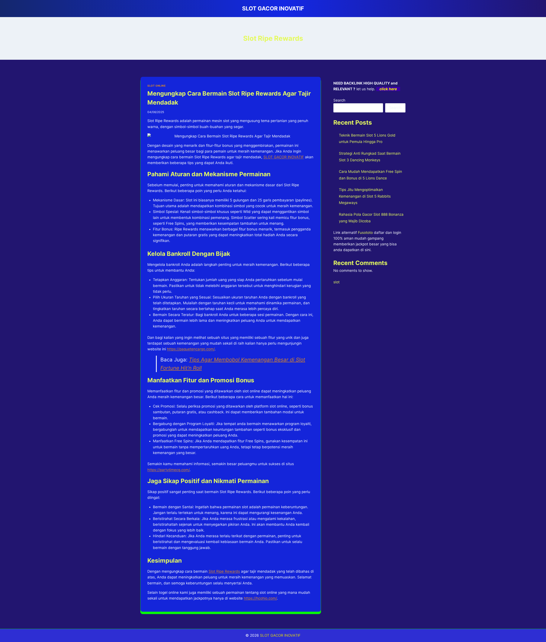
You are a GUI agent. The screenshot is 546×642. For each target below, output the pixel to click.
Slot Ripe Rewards (224, 571)
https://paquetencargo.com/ (191, 349)
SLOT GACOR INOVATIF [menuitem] (283, 157)
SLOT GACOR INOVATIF (280, 635)
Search (339, 100)
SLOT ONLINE (156, 85)
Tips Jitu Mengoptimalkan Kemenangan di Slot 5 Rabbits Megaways (365, 196)
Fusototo (365, 232)
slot (336, 282)
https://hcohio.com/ (260, 598)
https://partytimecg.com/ (168, 470)
